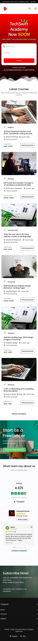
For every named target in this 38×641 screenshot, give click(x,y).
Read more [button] (9, 543)
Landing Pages (11, 291)
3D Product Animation (14, 188)
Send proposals (27, 145)
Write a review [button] (22, 519)
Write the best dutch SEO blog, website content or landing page (17, 235)
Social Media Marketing (12, 70)
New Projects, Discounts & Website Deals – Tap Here (19, 2)
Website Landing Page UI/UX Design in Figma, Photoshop (18, 338)
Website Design (12, 343)
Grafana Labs (13, 230)
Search (19, 61)
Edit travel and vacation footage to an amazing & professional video (18, 184)
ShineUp (11, 179)
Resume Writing (12, 137)
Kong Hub (11, 282)
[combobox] (19, 53)
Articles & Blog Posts (13, 240)
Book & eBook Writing (14, 394)
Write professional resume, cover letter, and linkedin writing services (18, 132)
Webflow (11, 333)
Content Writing (28, 70)
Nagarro (11, 127)
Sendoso (11, 385)
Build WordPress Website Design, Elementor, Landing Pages (17, 287)
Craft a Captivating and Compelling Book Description (19, 390)
